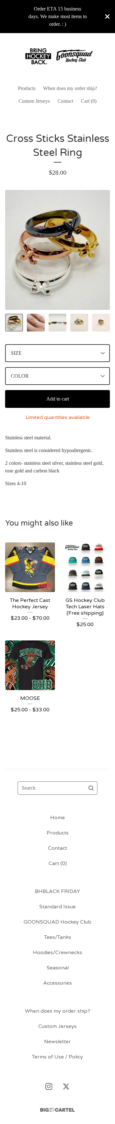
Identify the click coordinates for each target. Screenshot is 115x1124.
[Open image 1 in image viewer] (57, 250)
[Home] (57, 56)
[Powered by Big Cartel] (57, 1109)
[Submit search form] (91, 788)
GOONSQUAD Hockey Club (57, 922)
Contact (65, 101)
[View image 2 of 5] (36, 323)
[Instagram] (48, 1086)
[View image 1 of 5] (14, 323)
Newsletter (57, 1041)
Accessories (57, 983)
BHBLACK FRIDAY (57, 891)
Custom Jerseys (34, 101)
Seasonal (58, 968)
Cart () (88, 101)
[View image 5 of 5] (101, 323)
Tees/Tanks (57, 937)
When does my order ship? (70, 88)
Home (57, 817)
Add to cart (57, 398)
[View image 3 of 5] (57, 323)
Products (26, 88)
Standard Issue (57, 907)
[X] (66, 1086)
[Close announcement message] (107, 16)
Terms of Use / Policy (57, 1057)
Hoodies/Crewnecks (57, 952)
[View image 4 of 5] (79, 323)
